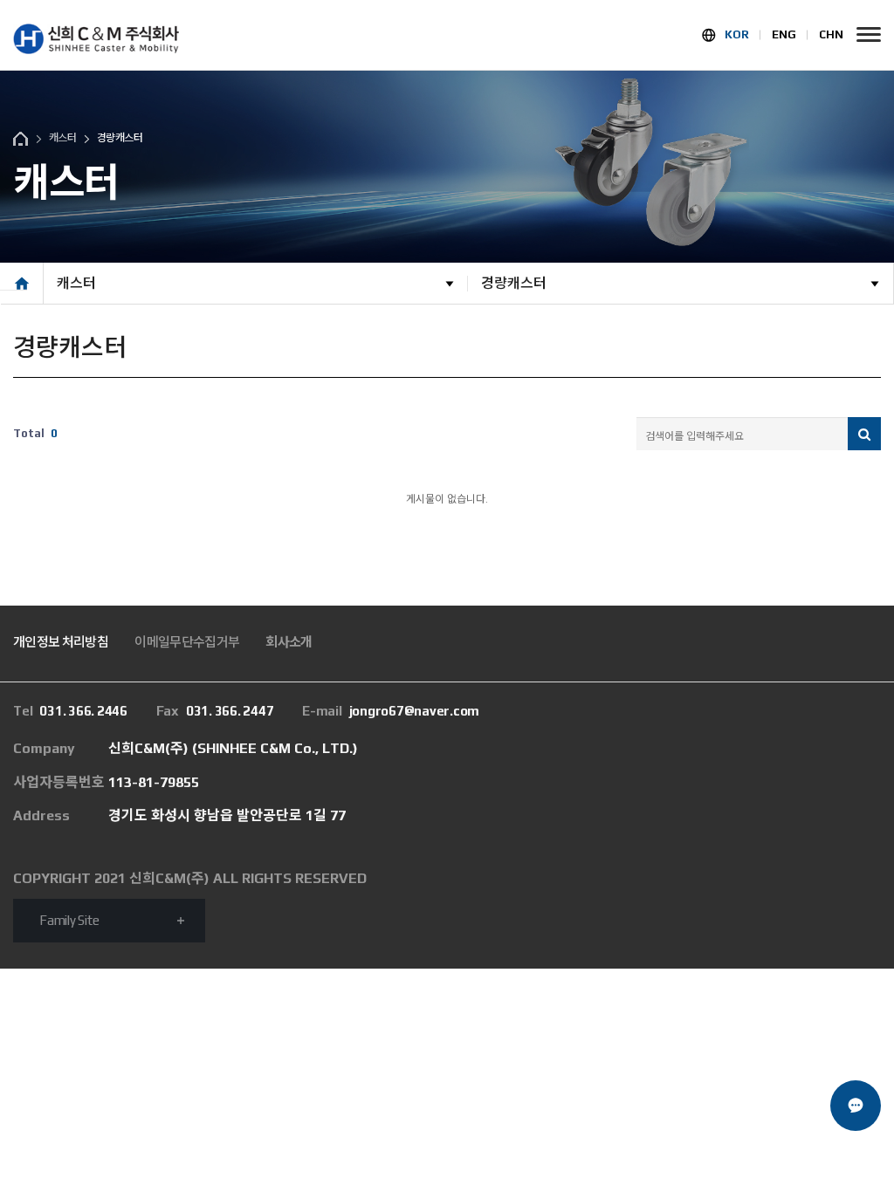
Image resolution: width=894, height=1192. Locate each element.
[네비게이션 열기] (868, 34)
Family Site (69, 920)
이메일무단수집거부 (186, 641)
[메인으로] (96, 39)
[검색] (864, 433)
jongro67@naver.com (390, 710)
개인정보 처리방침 (60, 641)
